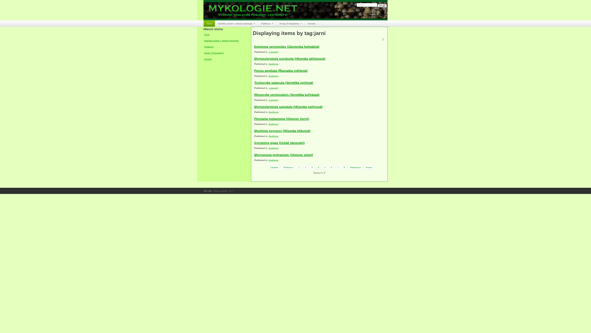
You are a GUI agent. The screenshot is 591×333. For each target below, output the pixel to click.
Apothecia (273, 64)
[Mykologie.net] (295, 10)
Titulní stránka (220, 191)
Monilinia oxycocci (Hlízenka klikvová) (282, 131)
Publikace (266, 23)
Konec (369, 167)
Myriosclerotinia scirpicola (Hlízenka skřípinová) (289, 58)
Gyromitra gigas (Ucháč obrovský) (279, 143)
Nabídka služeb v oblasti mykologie (235, 23)
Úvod (209, 23)
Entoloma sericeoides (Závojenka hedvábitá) (286, 46)
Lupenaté (273, 52)
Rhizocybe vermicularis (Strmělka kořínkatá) (287, 95)
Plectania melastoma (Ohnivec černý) (281, 119)
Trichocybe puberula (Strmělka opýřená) (283, 82)
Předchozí (288, 167)
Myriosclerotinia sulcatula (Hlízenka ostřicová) (288, 107)
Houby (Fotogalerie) (289, 23)
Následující (355, 167)
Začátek (274, 167)
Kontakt (311, 23)
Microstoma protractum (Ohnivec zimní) (283, 155)
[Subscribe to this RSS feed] (383, 39)
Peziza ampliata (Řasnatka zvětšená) (281, 70)
